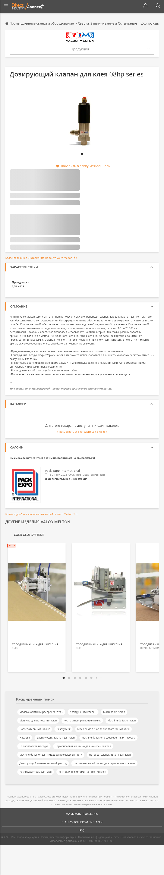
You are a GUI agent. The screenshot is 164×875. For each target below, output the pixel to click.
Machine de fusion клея (122, 720)
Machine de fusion (114, 712)
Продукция (80, 49)
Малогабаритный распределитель (41, 712)
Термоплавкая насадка (33, 746)
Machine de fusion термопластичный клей (103, 729)
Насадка (24, 737)
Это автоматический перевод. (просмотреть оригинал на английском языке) (61, 388)
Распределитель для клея (35, 772)
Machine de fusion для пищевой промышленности (50, 754)
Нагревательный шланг (34, 729)
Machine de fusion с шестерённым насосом (108, 737)
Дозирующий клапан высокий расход (43, 763)
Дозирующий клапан (83, 712)
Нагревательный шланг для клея (110, 754)
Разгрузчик (63, 729)
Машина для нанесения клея (38, 720)
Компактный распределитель (82, 720)
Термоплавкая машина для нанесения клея (83, 746)
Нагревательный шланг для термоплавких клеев (104, 763)
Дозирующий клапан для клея (56, 737)
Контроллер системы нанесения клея (82, 772)
